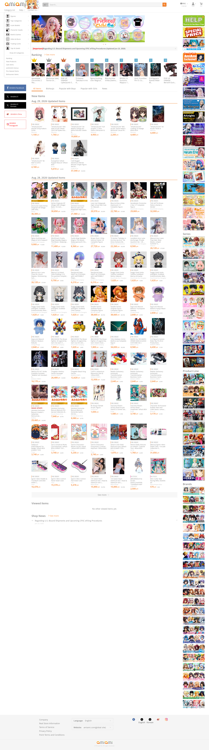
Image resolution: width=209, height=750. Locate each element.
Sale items (10, 65)
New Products (11, 61)
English (141, 722)
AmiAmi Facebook (16, 88)
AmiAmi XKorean (14, 105)
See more (50, 54)
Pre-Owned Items (12, 71)
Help (21, 10)
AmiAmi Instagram (13, 124)
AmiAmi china (16, 114)
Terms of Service (46, 727)
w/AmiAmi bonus (12, 68)
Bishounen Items (12, 74)
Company (43, 719)
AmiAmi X (14, 96)
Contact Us (32, 10)
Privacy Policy (45, 731)
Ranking (9, 58)
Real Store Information (49, 723)
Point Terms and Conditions (52, 735)
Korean (150, 722)
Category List (9, 10)
